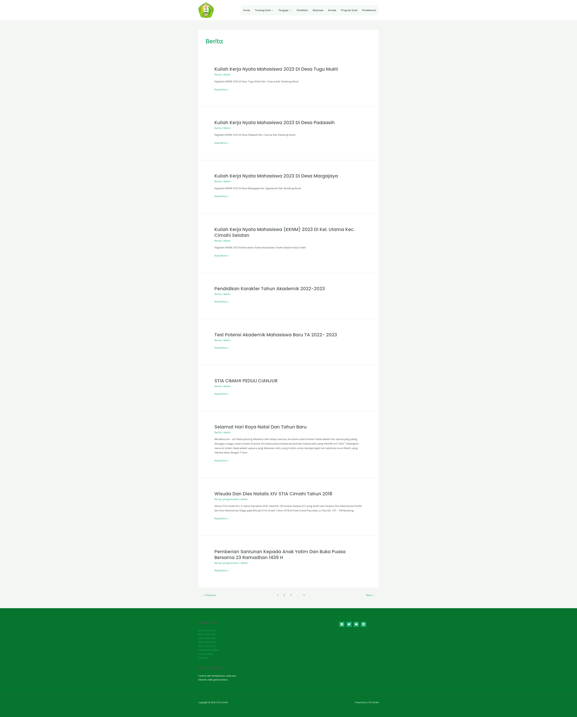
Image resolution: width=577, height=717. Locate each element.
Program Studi (349, 10)
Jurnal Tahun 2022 (207, 634)
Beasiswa (318, 10)
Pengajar (284, 10)
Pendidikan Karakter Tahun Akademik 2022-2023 (269, 288)
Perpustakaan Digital (208, 649)
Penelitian (302, 10)
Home (246, 10)
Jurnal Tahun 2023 (207, 630)
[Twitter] (349, 624)
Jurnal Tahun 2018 (207, 642)
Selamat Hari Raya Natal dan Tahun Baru (260, 427)
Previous (209, 595)
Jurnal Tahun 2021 (207, 638)
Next (370, 595)
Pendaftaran (369, 10)
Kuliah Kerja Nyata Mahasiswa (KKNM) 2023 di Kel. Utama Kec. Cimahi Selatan (284, 232)
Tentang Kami (263, 10)
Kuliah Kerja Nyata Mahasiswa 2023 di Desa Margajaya (276, 176)
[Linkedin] (363, 624)
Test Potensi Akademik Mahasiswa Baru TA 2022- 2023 (275, 335)
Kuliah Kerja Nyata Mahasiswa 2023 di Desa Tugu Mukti (276, 69)
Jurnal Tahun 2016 (207, 646)
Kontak (332, 10)
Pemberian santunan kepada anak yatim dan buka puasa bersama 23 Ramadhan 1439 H (280, 554)
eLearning (203, 657)
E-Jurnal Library (205, 653)
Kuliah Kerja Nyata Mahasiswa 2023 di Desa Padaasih (274, 122)
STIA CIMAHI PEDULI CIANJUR (246, 381)
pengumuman (230, 499)
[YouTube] (356, 624)
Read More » (221, 89)
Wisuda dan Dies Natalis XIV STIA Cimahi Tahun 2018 (273, 494)
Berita (217, 74)
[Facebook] (341, 624)
